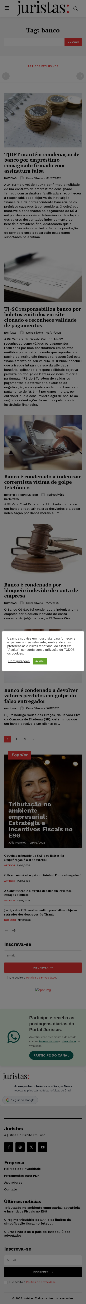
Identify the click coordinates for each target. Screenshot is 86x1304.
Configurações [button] (19, 661)
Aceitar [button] (39, 661)
